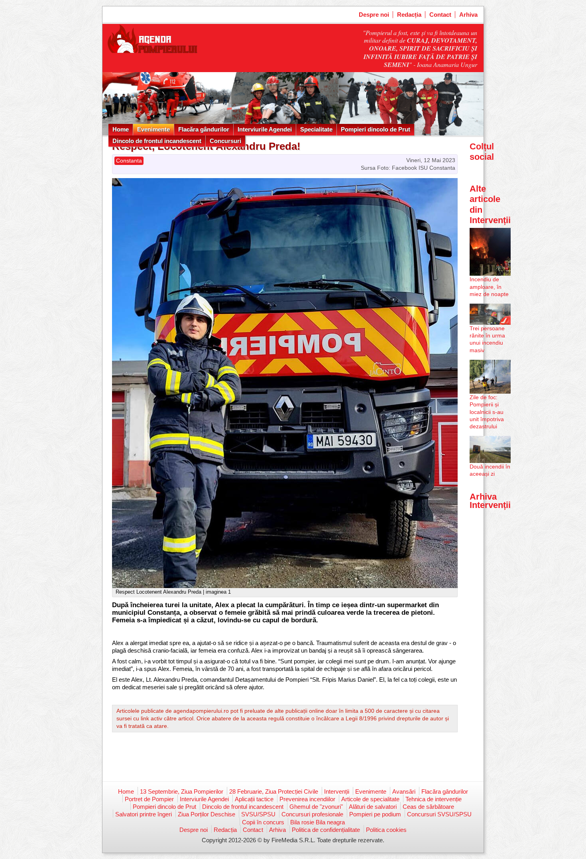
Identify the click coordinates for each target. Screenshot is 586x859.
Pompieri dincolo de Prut (375, 129)
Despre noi (374, 14)
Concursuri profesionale (312, 814)
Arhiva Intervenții (490, 501)
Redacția (409, 14)
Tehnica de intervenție (433, 799)
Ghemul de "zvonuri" (316, 806)
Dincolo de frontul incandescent (156, 140)
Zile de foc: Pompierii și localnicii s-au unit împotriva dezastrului (487, 412)
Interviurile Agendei (265, 129)
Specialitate (316, 129)
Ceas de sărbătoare (428, 806)
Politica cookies (386, 829)
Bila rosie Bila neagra (317, 822)
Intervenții (336, 791)
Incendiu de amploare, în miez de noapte (489, 286)
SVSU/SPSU (258, 814)
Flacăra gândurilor (203, 129)
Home (120, 129)
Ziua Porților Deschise (206, 814)
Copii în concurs (263, 822)
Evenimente (153, 129)
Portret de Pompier (149, 799)
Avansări (403, 791)
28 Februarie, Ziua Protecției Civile (273, 791)
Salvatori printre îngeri (143, 814)
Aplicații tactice (254, 799)
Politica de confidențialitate (326, 829)
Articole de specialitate (370, 799)
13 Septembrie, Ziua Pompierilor (181, 791)
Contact (440, 14)
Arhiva (468, 14)
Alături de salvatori (373, 806)
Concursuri (225, 140)
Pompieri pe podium (375, 814)
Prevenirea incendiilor (307, 799)
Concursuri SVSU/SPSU (439, 814)
